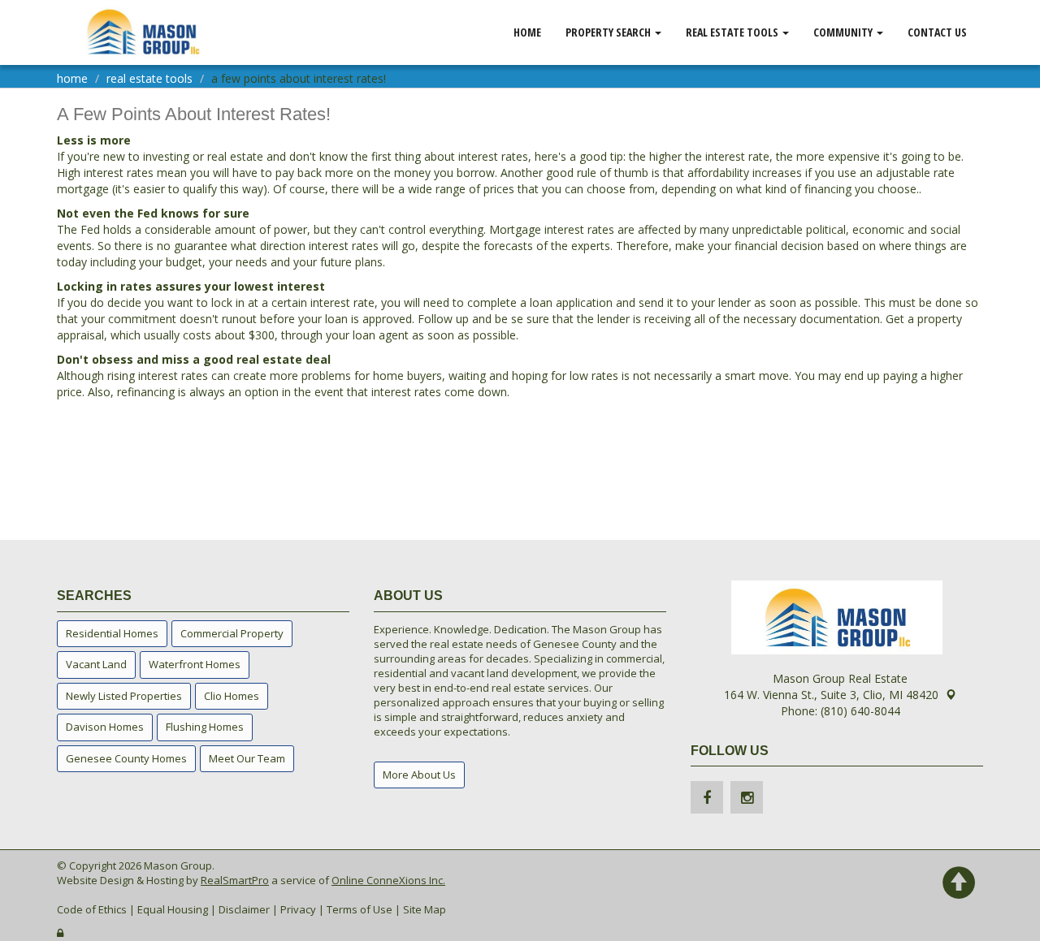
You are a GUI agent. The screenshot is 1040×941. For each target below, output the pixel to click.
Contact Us (937, 32)
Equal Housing (172, 909)
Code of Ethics (92, 909)
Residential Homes (112, 633)
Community (844, 32)
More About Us (419, 774)
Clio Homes (231, 695)
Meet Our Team (247, 758)
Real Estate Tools (733, 32)
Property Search (609, 32)
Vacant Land (96, 664)
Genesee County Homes (126, 758)
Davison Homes (105, 726)
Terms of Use (359, 909)
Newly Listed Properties (124, 695)
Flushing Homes (205, 726)
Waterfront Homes (194, 664)
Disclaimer (244, 909)
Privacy (298, 909)
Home (527, 32)
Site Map (424, 909)
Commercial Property (232, 633)
